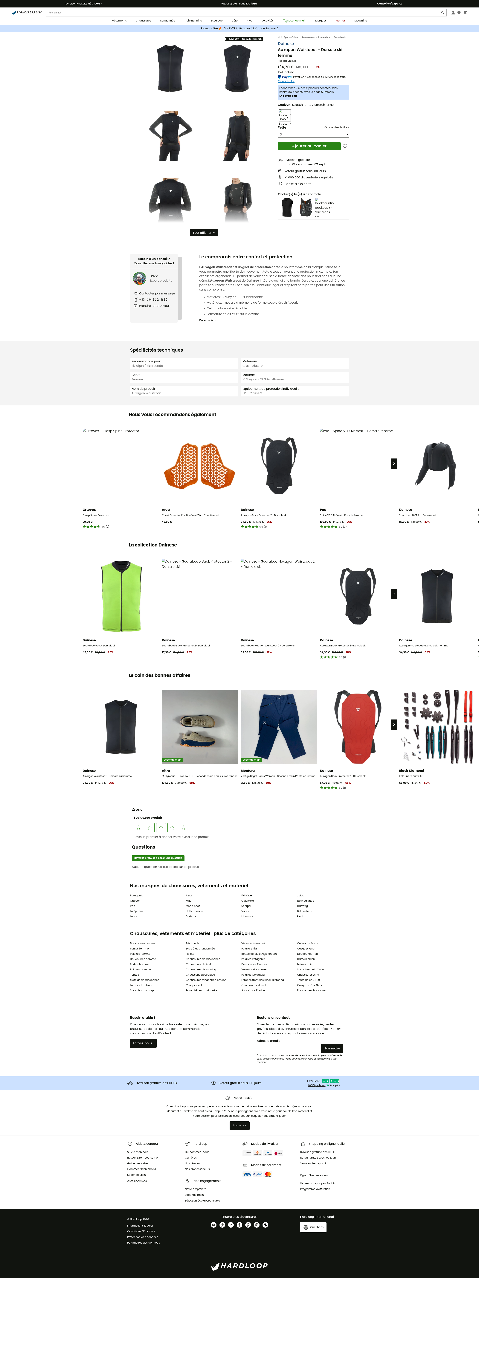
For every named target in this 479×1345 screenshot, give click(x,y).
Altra (189, 895)
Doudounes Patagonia (311, 990)
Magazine (360, 20)
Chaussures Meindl (253, 985)
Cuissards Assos (307, 943)
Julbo (300, 895)
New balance (305, 901)
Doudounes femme (142, 943)
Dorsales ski (340, 37)
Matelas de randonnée (144, 980)
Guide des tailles (336, 127)
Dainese (286, 44)
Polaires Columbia (253, 975)
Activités (268, 20)
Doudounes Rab (307, 954)
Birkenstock (304, 911)
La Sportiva (137, 911)
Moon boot (193, 906)
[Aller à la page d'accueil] (281, 37)
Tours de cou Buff (308, 980)
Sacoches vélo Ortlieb (311, 969)
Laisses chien (305, 964)
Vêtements (119, 20)
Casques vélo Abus (309, 985)
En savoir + (207, 320)
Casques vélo (194, 985)
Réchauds (192, 943)
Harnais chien (306, 959)
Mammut (247, 916)
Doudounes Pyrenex (254, 964)
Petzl (300, 916)
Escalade (217, 20)
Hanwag (302, 906)
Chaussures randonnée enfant (206, 980)
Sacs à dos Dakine (253, 990)
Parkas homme (140, 964)
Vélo (235, 20)
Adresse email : (268, 1040)
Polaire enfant (250, 948)
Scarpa (246, 906)
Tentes (134, 975)
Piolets (190, 954)
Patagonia (136, 895)
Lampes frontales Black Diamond (262, 980)
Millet (189, 901)
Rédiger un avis (287, 61)
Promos (340, 20)
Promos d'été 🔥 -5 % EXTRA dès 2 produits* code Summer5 (239, 28)
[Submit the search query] (443, 13)
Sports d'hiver (291, 37)
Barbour (191, 916)
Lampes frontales (141, 985)
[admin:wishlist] (345, 146)
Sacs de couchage (142, 990)
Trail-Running (193, 20)
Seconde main (296, 20)
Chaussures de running (201, 969)
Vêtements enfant (253, 943)
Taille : (282, 127)
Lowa (133, 916)
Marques (321, 20)
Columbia (247, 901)
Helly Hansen (194, 911)
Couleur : (306, 104)
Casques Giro (306, 948)
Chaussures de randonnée (203, 959)
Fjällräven (247, 895)
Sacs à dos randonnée (200, 948)
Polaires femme (140, 954)
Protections (324, 37)
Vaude (245, 911)
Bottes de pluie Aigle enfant (259, 954)
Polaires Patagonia (253, 959)
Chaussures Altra (308, 975)
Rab (132, 906)
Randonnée (167, 20)
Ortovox (135, 901)
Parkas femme (139, 948)
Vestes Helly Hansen (254, 969)
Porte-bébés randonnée (201, 990)
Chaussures (143, 20)
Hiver (250, 20)
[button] (170, 68)
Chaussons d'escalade (200, 975)
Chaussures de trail (198, 964)
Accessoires (308, 37)
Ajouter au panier (309, 146)
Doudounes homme (143, 959)
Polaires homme (140, 969)
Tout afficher (202, 232)
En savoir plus (288, 96)
